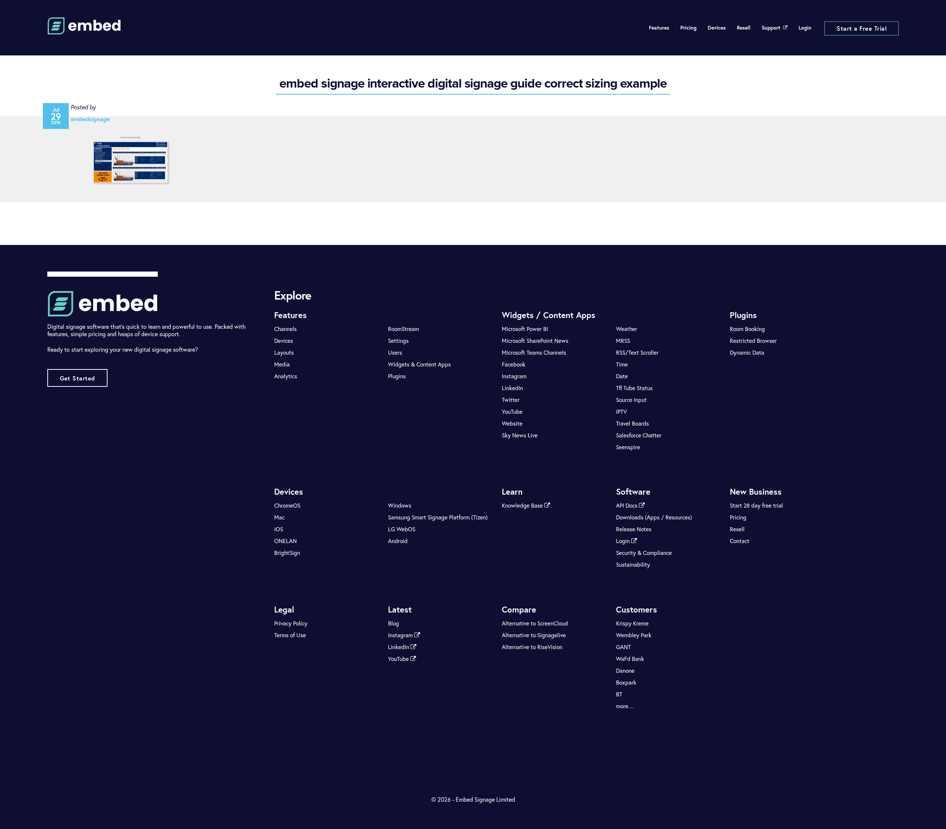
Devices (717, 27)
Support (771, 27)
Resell (744, 27)
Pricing (688, 27)
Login (805, 27)
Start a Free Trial (862, 28)
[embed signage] (84, 30)
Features (659, 27)
